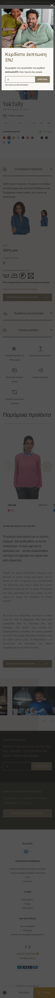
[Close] (51, 5)
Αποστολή (42, 79)
